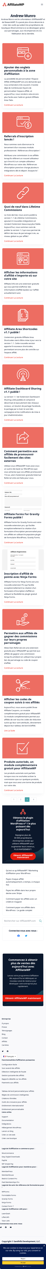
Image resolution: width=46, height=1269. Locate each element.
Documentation (8, 1120)
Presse (4, 1027)
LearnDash (6, 1213)
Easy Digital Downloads (11, 1157)
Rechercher (41, 921)
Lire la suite (9, 730)
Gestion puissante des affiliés (13, 1075)
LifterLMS (5, 1217)
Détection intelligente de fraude (14, 1072)
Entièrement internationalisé (13, 1105)
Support (5, 1117)
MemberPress (7, 1171)
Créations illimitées (9, 1098)
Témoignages (7, 1030)
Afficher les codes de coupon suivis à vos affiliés (22, 701)
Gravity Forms (7, 1199)
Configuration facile (9, 1064)
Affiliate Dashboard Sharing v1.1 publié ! (22, 390)
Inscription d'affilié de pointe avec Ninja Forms (20, 575)
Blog (3, 1034)
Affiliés (4, 1041)
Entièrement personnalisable (13, 1109)
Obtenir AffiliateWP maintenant (23, 856)
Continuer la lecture (13, 105)
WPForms (5, 1192)
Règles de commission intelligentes (15, 1095)
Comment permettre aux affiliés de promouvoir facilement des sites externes (20, 456)
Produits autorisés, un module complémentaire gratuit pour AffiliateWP (20, 765)
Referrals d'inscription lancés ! (19, 138)
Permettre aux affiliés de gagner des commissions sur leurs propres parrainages (20, 638)
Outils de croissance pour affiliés (14, 1102)
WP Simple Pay (7, 1164)
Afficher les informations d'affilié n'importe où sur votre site (20, 275)
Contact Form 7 (8, 1206)
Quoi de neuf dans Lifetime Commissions (22, 208)
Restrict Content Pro (9, 1178)
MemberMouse (8, 1175)
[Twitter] (27, 936)
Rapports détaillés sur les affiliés (14, 1079)
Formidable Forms (9, 1195)
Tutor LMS (6, 1221)
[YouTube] (11, 1227)
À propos (5, 1023)
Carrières (5, 1045)
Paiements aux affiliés (10, 1082)
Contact (5, 1038)
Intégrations (6, 1124)
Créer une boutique (9, 1138)
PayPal (4, 1160)
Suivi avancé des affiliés (11, 1068)
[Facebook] (19, 936)
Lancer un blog (7, 1131)
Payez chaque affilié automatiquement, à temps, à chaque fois (23, 882)
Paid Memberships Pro (10, 1182)
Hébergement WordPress (11, 1127)
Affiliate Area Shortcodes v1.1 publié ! (20, 330)
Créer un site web (8, 1135)
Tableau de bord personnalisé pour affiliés (18, 1091)
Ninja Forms (6, 1202)
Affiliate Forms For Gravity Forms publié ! (21, 516)
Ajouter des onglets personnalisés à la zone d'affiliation (19, 70)
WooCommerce (8, 1153)
